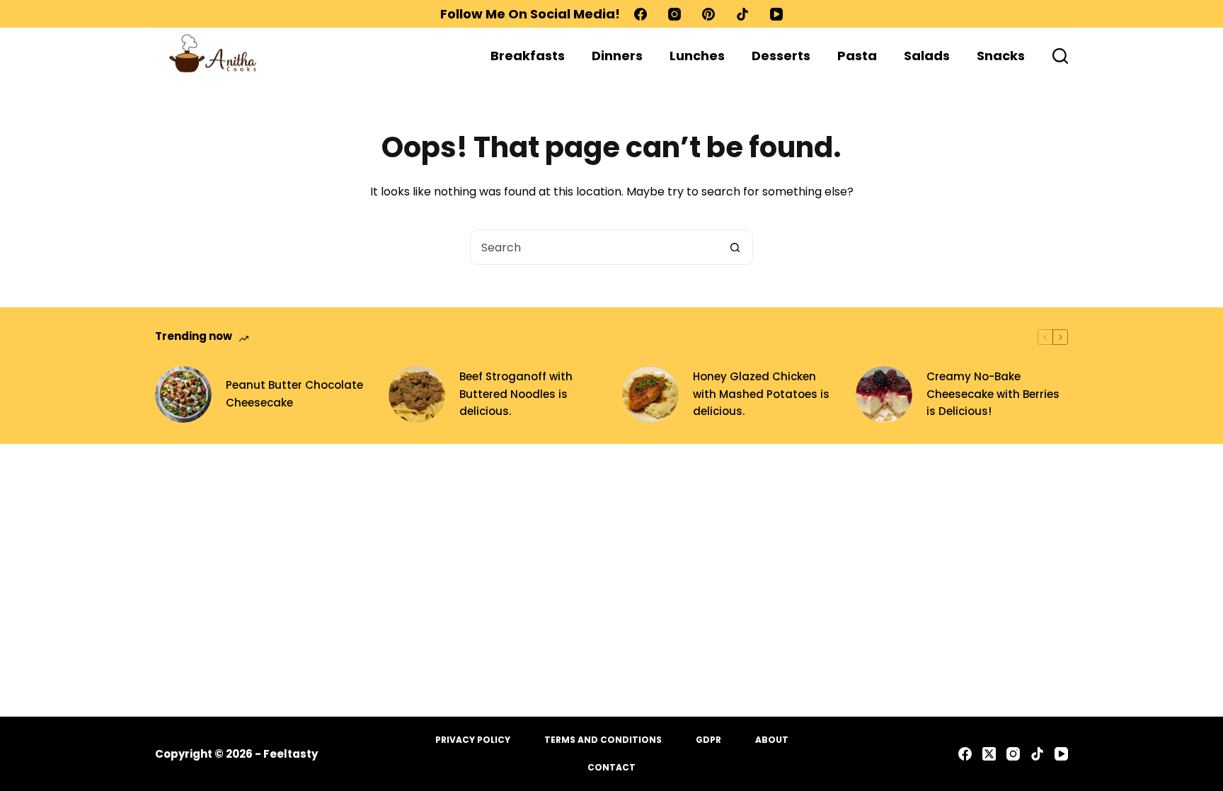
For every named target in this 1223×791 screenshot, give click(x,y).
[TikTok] (742, 14)
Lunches (697, 55)
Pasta (857, 55)
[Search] (1060, 56)
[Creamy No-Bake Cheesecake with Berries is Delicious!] (884, 394)
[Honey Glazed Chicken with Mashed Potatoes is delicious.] (650, 394)
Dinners (617, 55)
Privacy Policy (472, 740)
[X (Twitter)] (989, 754)
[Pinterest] (708, 14)
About (771, 740)
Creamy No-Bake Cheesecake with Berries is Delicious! (993, 394)
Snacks (1001, 55)
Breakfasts (527, 55)
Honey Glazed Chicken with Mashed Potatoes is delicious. (761, 394)
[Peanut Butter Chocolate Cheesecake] (183, 394)
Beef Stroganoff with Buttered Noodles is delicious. (516, 394)
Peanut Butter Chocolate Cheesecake (294, 393)
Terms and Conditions (603, 740)
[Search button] (734, 247)
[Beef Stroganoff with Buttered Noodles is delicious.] (417, 394)
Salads (927, 55)
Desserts (781, 55)
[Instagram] (674, 14)
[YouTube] (776, 14)
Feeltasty (290, 753)
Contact (611, 767)
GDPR (708, 740)
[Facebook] (640, 14)
